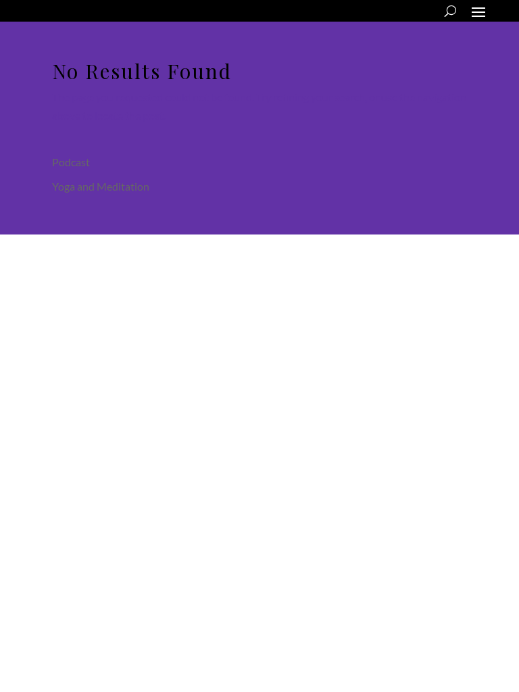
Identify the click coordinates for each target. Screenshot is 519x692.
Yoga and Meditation (100, 186)
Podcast (71, 161)
